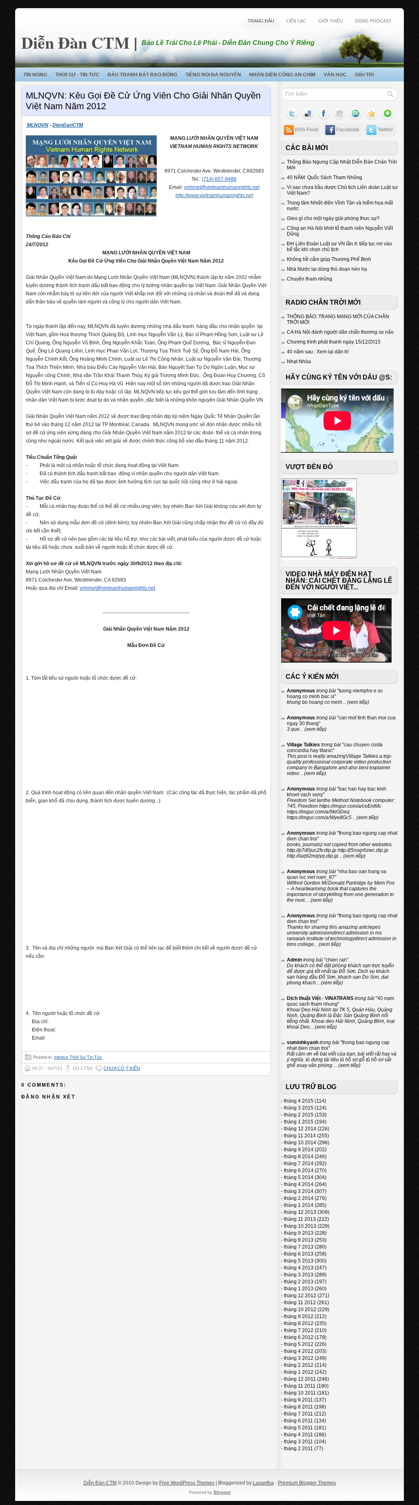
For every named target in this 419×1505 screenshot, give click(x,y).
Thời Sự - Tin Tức (77, 75)
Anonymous (301, 691)
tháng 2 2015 (298, 1115)
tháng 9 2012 (298, 1316)
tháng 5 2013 (298, 1261)
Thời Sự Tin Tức (86, 1057)
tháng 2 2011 (298, 1448)
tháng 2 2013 (298, 1282)
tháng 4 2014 (298, 1184)
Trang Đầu (261, 20)
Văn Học (335, 75)
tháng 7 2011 (298, 1414)
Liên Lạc (296, 20)
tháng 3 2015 (298, 1108)
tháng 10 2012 (300, 1309)
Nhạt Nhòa (299, 361)
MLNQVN (37, 125)
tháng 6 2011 (298, 1421)
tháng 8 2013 (298, 1240)
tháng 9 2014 (298, 1149)
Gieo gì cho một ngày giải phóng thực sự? (333, 218)
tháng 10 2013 (300, 1226)
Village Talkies (303, 745)
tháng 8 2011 (298, 1407)
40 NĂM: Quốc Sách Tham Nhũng (324, 177)
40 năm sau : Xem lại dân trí (318, 352)
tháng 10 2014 (300, 1143)
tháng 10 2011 (300, 1393)
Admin (294, 960)
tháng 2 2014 (298, 1198)
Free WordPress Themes (186, 1483)
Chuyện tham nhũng (309, 279)
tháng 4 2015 (298, 1101)
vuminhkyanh (302, 1042)
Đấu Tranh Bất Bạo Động (142, 75)
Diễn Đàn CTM (75, 42)
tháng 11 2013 (300, 1219)
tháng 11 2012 (300, 1302)
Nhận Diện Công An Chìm (282, 75)
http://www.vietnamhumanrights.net (214, 195)
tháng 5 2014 (298, 1177)
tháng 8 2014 (298, 1156)
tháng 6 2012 (298, 1337)
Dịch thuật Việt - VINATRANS (320, 998)
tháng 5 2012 (298, 1344)
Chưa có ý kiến (122, 1068)
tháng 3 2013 (298, 1275)
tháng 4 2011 (298, 1435)
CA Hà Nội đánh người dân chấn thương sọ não (340, 332)
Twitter (385, 130)
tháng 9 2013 (298, 1233)
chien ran (336, 960)
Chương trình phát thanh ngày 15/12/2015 (334, 342)
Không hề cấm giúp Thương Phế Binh (329, 259)
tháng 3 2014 (298, 1191)
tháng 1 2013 (298, 1289)
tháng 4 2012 (298, 1351)
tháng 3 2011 (298, 1441)
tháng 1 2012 (298, 1372)
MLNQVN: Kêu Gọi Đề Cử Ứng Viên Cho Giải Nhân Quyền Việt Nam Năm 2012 (143, 100)
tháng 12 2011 (300, 1379)
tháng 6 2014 (298, 1170)
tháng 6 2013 (298, 1254)
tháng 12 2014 (300, 1129)
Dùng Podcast (373, 20)
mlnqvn (61, 1057)
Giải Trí (364, 75)
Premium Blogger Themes (307, 1483)
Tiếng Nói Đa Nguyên (213, 75)
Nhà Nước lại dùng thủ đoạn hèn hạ (327, 269)
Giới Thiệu (330, 20)
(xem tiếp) (357, 702)
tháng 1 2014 (298, 1205)
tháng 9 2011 (298, 1400)
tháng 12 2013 (300, 1212)
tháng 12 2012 (300, 1295)
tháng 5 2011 (298, 1428)
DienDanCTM (67, 125)
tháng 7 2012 (298, 1330)
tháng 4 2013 (298, 1268)
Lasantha (263, 1483)
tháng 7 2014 (298, 1163)
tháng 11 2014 (300, 1136)
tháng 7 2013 (298, 1247)
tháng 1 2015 (298, 1122)
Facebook (347, 130)
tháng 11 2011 (299, 1386)
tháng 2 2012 (298, 1365)
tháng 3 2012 (298, 1358)
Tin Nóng (35, 75)
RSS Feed (306, 130)
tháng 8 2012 (298, 1323)
